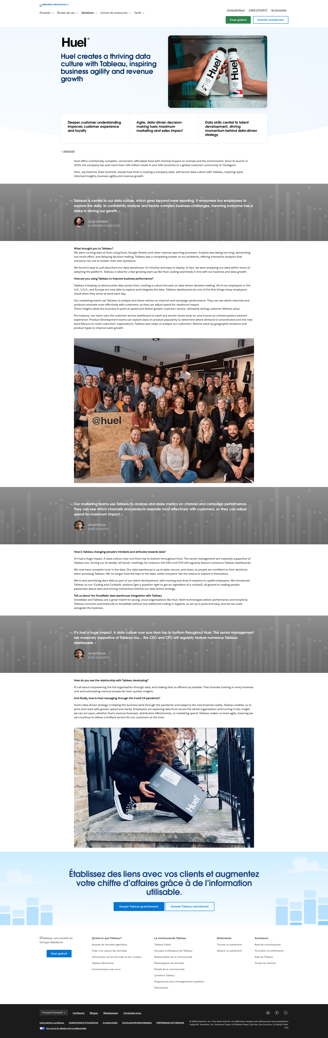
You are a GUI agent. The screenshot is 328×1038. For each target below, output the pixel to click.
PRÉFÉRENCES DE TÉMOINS (170, 1022)
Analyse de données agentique (109, 944)
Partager (68, 151)
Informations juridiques (52, 1022)
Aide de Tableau (264, 956)
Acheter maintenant (270, 20)
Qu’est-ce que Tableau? (107, 938)
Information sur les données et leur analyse (117, 956)
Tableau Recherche (103, 963)
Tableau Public (162, 944)
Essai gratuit (238, 20)
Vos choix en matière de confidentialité (66, 1028)
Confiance (78, 1013)
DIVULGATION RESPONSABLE (137, 1022)
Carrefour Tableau (164, 975)
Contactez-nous (236, 10)
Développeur (110, 1013)
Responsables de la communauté (173, 956)
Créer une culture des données (109, 950)
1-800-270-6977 (258, 10)
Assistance (261, 938)
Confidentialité (110, 1022)
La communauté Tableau (170, 938)
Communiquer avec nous (106, 969)
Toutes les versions (265, 963)
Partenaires (224, 938)
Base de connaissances (268, 944)
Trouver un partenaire (229, 944)
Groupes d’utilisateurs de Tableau (173, 950)
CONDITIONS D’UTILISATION (83, 1022)
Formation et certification (269, 950)
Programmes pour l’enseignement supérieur (179, 981)
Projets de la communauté (169, 969)
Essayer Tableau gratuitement (139, 906)
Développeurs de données (169, 963)
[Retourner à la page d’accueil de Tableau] (54, 4)
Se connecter (278, 10)
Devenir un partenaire (229, 950)
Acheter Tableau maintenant (190, 906)
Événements (161, 987)
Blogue (94, 1013)
